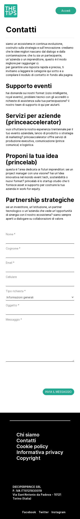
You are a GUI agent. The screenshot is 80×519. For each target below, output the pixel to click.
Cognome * (13, 248)
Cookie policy (32, 446)
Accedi (65, 10)
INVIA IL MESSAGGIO (58, 391)
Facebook (29, 512)
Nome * (10, 234)
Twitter (44, 512)
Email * (10, 262)
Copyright (28, 458)
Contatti (26, 440)
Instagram (58, 512)
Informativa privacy (40, 452)
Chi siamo (28, 435)
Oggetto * (12, 305)
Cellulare (11, 276)
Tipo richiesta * (16, 291)
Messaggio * (14, 319)
